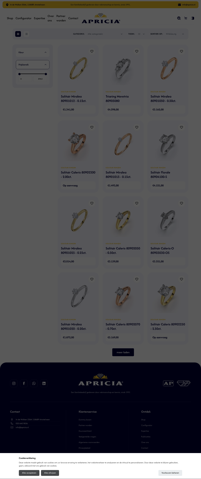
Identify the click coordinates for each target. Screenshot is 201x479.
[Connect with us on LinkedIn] (44, 383)
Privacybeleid (84, 447)
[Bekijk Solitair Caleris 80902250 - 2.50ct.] (168, 296)
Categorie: (79, 33)
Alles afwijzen (50, 472)
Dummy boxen (85, 419)
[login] (192, 18)
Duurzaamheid (85, 430)
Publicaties (145, 436)
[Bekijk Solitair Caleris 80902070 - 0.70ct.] (123, 296)
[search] (179, 18)
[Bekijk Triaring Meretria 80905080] (123, 68)
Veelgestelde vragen (87, 436)
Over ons (51, 18)
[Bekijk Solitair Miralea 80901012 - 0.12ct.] (78, 68)
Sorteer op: (156, 33)
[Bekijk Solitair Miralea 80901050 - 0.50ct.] (168, 68)
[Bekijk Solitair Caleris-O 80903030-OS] (168, 220)
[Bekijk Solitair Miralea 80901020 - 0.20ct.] (78, 296)
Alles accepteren (29, 472)
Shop (10, 18)
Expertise (39, 18)
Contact (73, 18)
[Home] (101, 18)
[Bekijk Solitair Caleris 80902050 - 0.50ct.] (123, 220)
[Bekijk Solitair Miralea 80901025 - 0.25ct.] (78, 220)
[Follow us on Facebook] (24, 383)
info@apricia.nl (22, 427)
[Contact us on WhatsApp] (34, 383)
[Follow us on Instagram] (14, 383)
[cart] (186, 18)
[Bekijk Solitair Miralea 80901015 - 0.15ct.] (123, 144)
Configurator (23, 18)
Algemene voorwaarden (89, 442)
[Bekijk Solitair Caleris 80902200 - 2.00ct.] (78, 144)
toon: (131, 33)
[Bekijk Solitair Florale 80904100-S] (168, 144)
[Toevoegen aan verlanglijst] (92, 51)
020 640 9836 (22, 423)
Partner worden (61, 18)
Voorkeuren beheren (170, 472)
